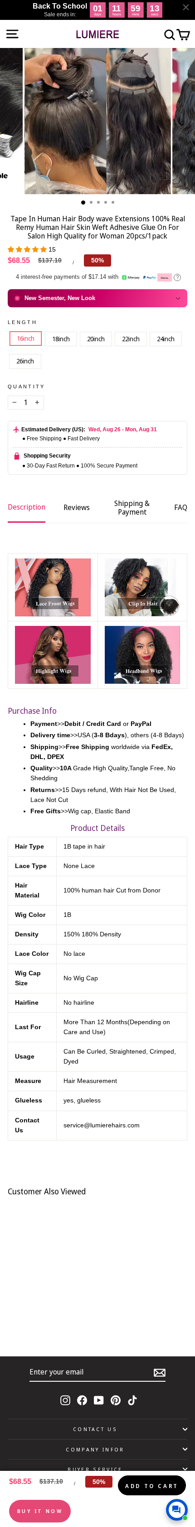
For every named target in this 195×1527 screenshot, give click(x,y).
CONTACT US (95, 1429)
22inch (131, 338)
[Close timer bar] (186, 7)
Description (26, 507)
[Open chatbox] (177, 1510)
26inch (25, 361)
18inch (61, 338)
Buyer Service (95, 1469)
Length (22, 322)
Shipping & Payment (132, 507)
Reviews (76, 507)
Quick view (67, 1316)
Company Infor (95, 1449)
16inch (25, 338)
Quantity (26, 386)
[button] (28, 249)
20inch (96, 338)
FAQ (180, 507)
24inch (166, 338)
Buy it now (40, 1511)
